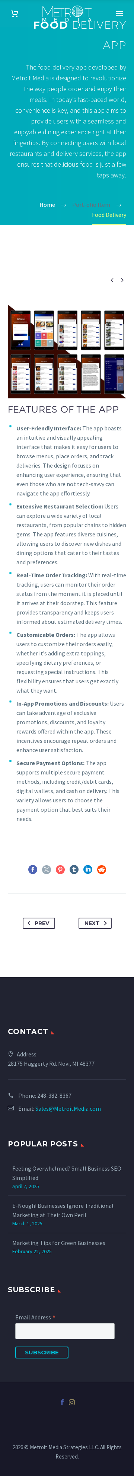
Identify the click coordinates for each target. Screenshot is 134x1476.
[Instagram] (72, 1402)
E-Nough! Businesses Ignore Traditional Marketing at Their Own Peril (63, 1210)
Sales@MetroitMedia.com (68, 1108)
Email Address (35, 1317)
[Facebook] (32, 869)
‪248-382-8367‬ (54, 1095)
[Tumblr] (74, 869)
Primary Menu (119, 13)
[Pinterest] (60, 869)
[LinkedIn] (87, 869)
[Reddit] (101, 869)
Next (92, 923)
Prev (42, 923)
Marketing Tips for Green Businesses (58, 1242)
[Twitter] (46, 869)
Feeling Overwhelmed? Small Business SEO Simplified (66, 1173)
